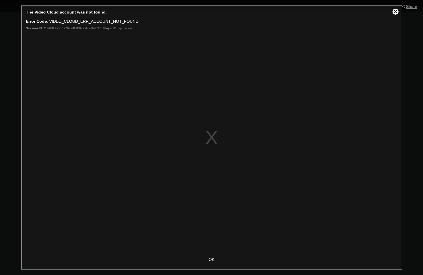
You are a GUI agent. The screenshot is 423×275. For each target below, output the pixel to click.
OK (211, 259)
